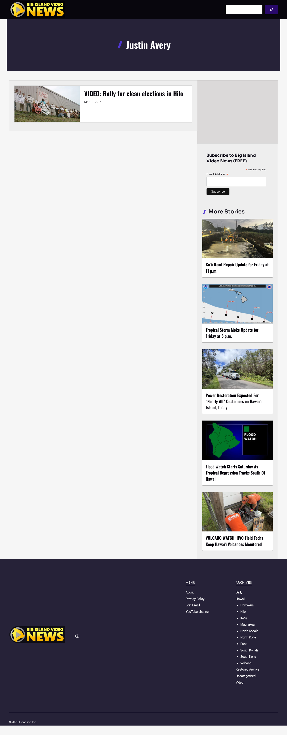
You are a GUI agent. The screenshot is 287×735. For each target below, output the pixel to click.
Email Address (217, 174)
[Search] (271, 9)
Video (239, 682)
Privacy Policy (195, 599)
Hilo (243, 612)
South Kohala (249, 650)
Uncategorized (245, 676)
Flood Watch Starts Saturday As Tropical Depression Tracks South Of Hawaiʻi (235, 472)
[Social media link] (77, 636)
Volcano (245, 663)
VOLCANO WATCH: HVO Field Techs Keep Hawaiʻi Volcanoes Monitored (234, 541)
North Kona (248, 637)
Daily (239, 592)
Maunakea (247, 624)
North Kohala (249, 631)
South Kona (248, 657)
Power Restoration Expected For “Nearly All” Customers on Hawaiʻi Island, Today (234, 401)
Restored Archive (247, 669)
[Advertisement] (237, 111)
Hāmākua (247, 605)
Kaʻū (243, 618)
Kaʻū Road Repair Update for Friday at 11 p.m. (237, 267)
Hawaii (240, 599)
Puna (243, 644)
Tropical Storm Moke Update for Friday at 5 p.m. (232, 333)
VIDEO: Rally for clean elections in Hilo (133, 93)
